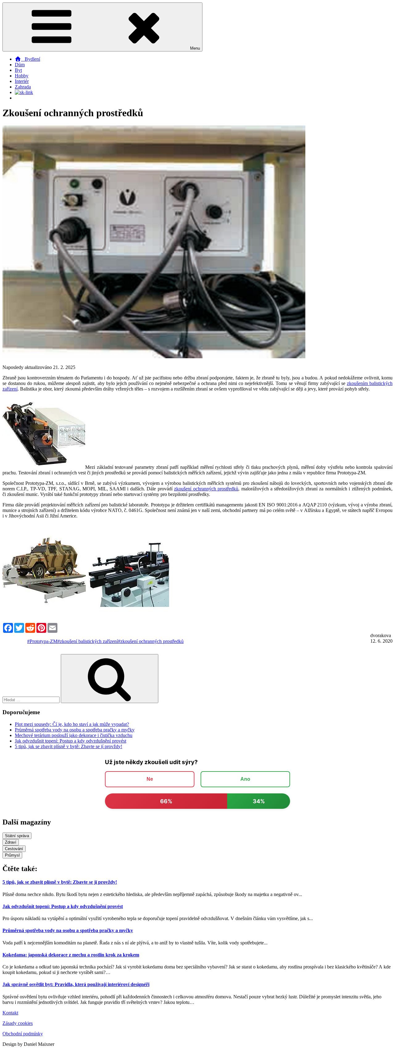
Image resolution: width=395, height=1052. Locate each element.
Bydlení (30, 59)
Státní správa (17, 835)
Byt (18, 70)
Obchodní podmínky (22, 1033)
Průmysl (12, 855)
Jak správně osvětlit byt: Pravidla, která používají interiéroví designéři (75, 984)
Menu (195, 48)
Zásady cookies (17, 1023)
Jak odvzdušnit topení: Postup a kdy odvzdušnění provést (70, 740)
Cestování (14, 848)
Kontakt (10, 1012)
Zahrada (23, 86)
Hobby (21, 75)
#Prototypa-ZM (42, 641)
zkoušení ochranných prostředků (206, 488)
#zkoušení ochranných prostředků (151, 641)
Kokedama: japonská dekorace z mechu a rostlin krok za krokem (70, 954)
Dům (20, 64)
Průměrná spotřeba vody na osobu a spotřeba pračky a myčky (75, 729)
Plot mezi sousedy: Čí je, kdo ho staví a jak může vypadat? (72, 724)
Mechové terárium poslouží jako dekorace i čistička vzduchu (73, 735)
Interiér (22, 81)
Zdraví (10, 842)
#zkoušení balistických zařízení (87, 641)
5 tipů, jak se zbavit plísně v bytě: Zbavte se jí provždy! (68, 746)
